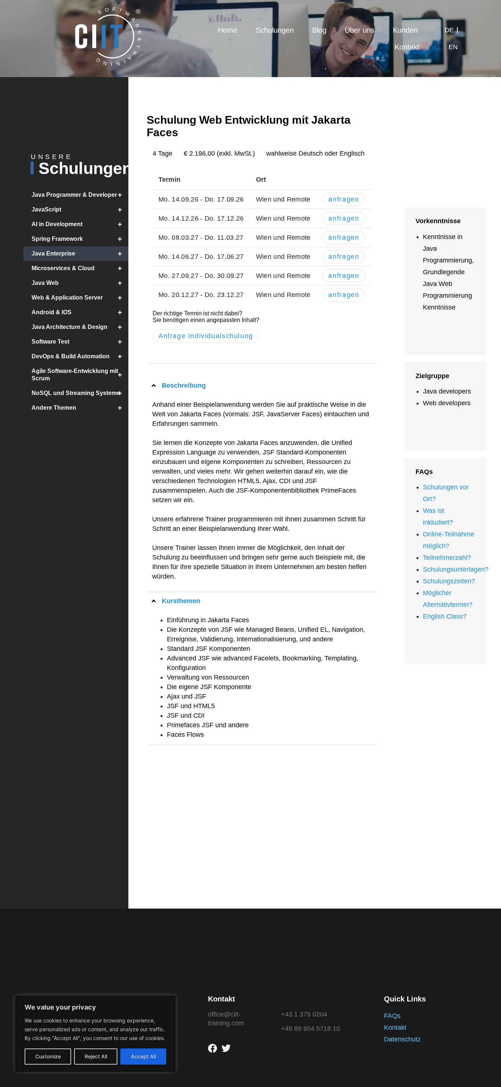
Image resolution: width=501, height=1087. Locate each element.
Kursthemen (181, 601)
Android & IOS (77, 312)
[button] (262, 385)
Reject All (96, 1056)
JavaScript (77, 210)
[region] (95, 1033)
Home (227, 30)
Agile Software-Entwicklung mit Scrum (77, 374)
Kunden (405, 30)
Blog (319, 30)
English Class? (445, 616)
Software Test (77, 342)
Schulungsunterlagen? (456, 569)
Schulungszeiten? (449, 581)
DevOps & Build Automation (77, 356)
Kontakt (407, 47)
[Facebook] (212, 1048)
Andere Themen (77, 408)
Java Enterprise (77, 254)
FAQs (392, 1015)
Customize (48, 1056)
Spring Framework (77, 239)
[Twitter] (226, 1048)
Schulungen (275, 30)
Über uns (359, 30)
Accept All (143, 1056)
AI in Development (77, 224)
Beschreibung (184, 385)
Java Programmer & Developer (77, 195)
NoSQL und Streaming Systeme (77, 393)
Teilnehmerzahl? (447, 557)
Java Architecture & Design (77, 327)
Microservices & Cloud (77, 268)
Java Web (77, 283)
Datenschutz (402, 1039)
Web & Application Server (77, 298)
